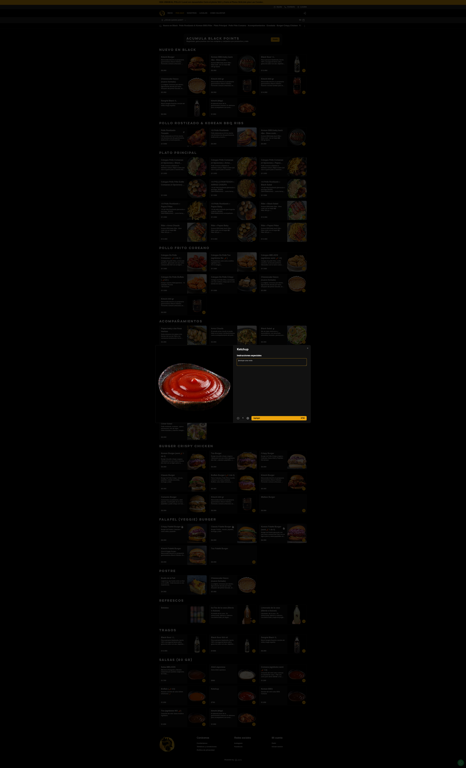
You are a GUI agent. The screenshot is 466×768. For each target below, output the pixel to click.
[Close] (308, 348)
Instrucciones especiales (249, 356)
